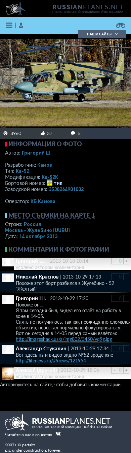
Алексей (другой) (36, 370)
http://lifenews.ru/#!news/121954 (51, 360)
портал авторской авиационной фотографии (87, 12)
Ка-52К (50, 177)
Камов (44, 165)
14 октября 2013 (38, 236)
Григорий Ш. (37, 153)
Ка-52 (22, 171)
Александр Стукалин (41, 348)
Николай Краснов (37, 276)
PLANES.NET (88, 6)
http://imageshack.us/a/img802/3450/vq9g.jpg (64, 339)
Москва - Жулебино (37, 230)
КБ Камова (43, 201)
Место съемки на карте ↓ (52, 215)
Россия (32, 224)
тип (58, 183)
